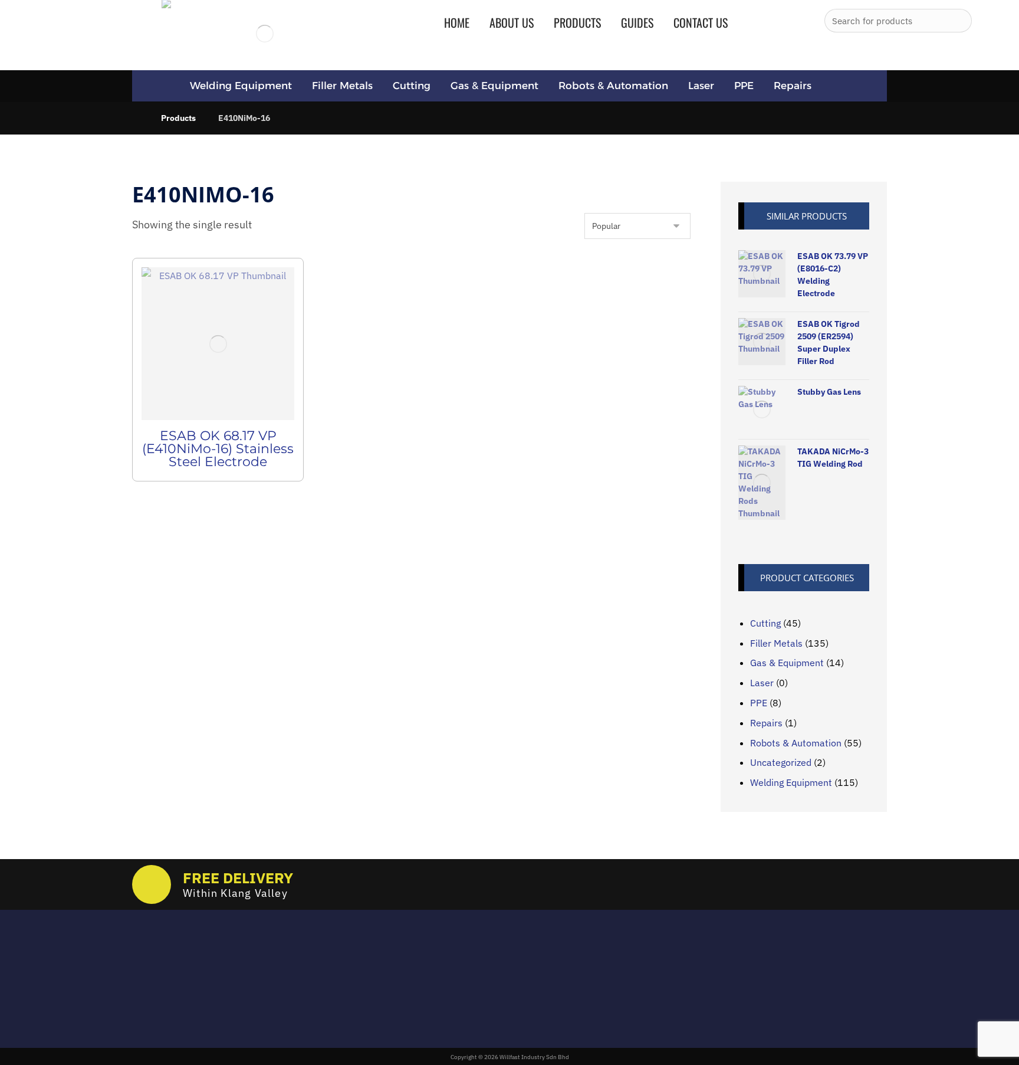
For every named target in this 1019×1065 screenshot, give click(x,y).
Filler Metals (776, 643)
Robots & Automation (796, 743)
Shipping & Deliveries (453, 988)
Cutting (765, 623)
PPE (758, 703)
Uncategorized (780, 762)
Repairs (766, 723)
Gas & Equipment (787, 663)
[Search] (958, 20)
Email (142, 964)
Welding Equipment (791, 782)
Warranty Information (454, 1005)
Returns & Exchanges (453, 970)
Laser (762, 683)
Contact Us (431, 1021)
